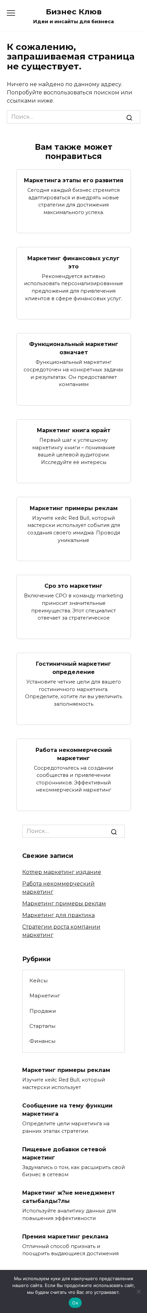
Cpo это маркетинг (73, 586)
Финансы (42, 1041)
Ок (75, 1302)
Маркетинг (44, 995)
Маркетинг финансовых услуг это (73, 262)
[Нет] (138, 1291)
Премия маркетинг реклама (65, 1236)
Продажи (42, 1011)
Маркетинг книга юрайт (73, 430)
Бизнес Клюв (74, 11)
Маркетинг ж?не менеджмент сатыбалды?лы (68, 1197)
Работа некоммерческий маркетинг (74, 753)
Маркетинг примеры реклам (74, 508)
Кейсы (38, 980)
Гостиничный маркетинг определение (73, 668)
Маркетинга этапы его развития (73, 180)
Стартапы (42, 1026)
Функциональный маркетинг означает (73, 348)
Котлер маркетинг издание (61, 872)
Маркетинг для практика (58, 915)
